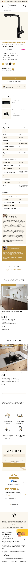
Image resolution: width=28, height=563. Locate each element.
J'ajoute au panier (5, 329)
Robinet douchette (19, 402)
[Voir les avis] (13, 314)
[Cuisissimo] (12, 6)
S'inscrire (14, 465)
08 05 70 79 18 (20, 438)
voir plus (8, 495)
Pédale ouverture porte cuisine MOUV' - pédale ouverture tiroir (19, 110)
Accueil (3, 402)
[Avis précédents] (3, 494)
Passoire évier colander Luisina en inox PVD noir (19, 99)
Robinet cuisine (9, 402)
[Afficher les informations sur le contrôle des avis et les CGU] (23, 483)
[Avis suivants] (25, 494)
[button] (25, 6)
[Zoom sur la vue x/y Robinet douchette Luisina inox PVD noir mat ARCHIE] (14, 26)
